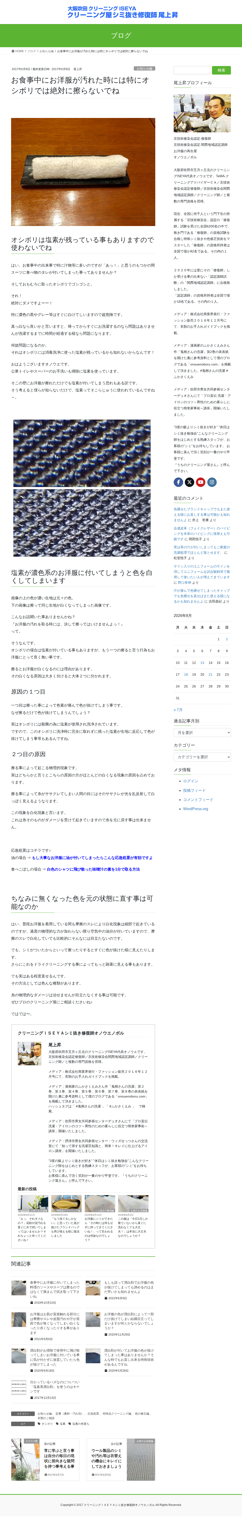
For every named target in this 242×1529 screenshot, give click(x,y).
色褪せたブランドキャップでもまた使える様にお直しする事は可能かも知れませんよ (202, 514)
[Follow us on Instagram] (212, 482)
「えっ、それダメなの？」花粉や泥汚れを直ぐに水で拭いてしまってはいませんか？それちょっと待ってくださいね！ (32, 1229)
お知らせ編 (144, 68)
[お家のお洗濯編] (141, 1456)
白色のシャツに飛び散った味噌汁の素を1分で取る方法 (93, 869)
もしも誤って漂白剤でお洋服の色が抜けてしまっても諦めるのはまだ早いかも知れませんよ (129, 1287)
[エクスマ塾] (25, 1456)
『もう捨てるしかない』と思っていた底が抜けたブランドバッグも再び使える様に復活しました (65, 1227)
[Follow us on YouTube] (200, 482)
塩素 (62, 1423)
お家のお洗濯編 (38, 1210)
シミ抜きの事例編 (104, 1210)
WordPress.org (195, 809)
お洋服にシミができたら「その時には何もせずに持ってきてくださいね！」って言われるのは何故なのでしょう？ (99, 1229)
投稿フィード (194, 790)
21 (210, 674)
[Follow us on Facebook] (178, 482)
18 (186, 674)
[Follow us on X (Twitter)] (189, 482)
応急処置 (93, 1413)
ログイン (190, 781)
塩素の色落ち (80, 1423)
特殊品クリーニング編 (68, 1210)
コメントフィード (198, 800)
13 (202, 663)
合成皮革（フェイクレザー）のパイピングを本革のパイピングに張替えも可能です (202, 533)
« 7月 (178, 710)
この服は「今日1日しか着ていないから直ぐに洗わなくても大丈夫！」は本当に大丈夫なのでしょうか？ (133, 1227)
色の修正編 (142, 1413)
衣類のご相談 (46, 1418)
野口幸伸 (184, 582)
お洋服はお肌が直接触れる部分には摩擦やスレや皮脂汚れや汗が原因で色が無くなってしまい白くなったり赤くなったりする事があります (55, 1323)
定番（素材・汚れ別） (70, 1413)
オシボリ (47, 1423)
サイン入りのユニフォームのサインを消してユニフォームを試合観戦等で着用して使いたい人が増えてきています (202, 571)
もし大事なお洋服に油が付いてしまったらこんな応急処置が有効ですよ (92, 858)
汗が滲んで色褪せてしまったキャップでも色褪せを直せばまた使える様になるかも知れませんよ (202, 596)
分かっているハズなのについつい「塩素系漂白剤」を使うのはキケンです (55, 1386)
